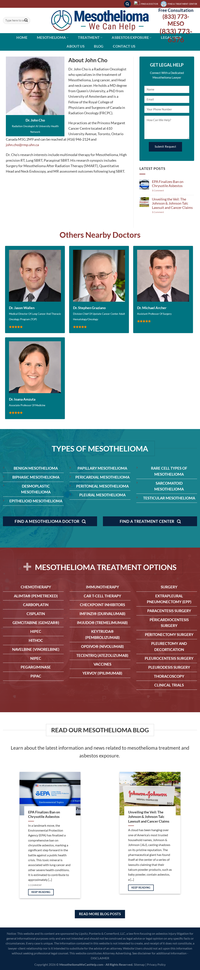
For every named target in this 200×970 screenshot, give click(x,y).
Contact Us (124, 46)
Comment (158, 190)
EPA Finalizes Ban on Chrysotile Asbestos (167, 184)
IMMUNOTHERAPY (102, 587)
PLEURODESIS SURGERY (169, 667)
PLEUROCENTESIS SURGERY (169, 658)
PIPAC (35, 676)
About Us (76, 46)
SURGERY (169, 587)
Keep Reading (40, 892)
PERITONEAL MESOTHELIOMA (102, 486)
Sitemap (139, 964)
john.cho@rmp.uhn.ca (22, 145)
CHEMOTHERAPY (36, 587)
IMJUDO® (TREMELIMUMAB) (102, 622)
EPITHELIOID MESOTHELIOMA (35, 501)
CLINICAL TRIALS (169, 685)
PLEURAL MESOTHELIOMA (102, 495)
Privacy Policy (156, 964)
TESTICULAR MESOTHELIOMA (169, 498)
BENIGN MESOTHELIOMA (36, 468)
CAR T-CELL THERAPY (102, 596)
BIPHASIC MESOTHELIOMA (35, 477)
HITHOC (36, 640)
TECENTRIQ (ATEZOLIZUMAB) (102, 655)
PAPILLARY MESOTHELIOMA (102, 468)
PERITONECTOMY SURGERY (169, 634)
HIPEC (35, 631)
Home (21, 37)
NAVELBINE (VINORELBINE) (35, 649)
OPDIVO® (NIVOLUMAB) (102, 646)
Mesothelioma (51, 37)
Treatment (89, 37)
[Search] (127, 3)
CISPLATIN (36, 613)
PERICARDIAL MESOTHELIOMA (102, 477)
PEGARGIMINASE (36, 667)
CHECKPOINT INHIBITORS (102, 604)
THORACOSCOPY (169, 676)
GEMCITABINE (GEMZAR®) (35, 622)
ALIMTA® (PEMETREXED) (36, 596)
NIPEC (35, 658)
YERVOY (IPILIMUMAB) (102, 673)
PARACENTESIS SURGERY (169, 610)
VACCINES (102, 664)
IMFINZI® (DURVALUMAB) (102, 613)
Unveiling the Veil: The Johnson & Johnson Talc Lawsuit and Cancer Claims (172, 203)
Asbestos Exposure (130, 37)
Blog (98, 46)
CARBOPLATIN (35, 604)
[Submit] (26, 20)
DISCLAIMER (100, 958)
